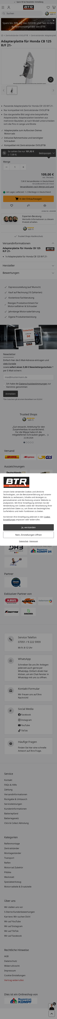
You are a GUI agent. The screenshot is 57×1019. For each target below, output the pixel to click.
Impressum (33, 541)
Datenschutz (23, 541)
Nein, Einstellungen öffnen (28, 534)
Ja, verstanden (28, 527)
